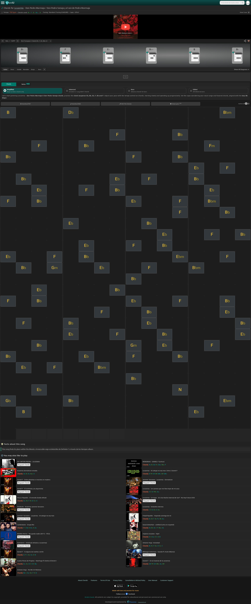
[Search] (242, 3)
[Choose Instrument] (44, 69)
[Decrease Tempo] (2, 41)
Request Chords (24, 465)
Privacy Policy (117, 580)
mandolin (26, 69)
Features (94, 580)
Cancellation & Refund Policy (135, 580)
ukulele (19, 69)
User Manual (152, 580)
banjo (33, 69)
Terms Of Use (105, 580)
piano (12, 69)
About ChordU (83, 580)
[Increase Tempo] (17, 41)
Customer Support (166, 580)
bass (39, 69)
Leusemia (19, 8)
